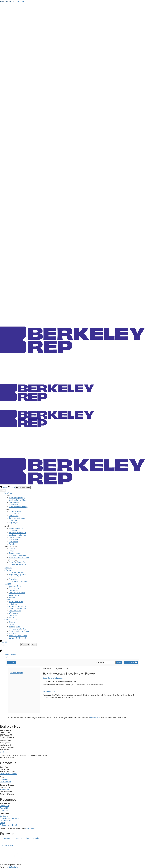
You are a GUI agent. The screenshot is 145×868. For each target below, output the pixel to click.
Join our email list (49, 691)
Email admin (4, 752)
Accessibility (4, 808)
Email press (4, 779)
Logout (7, 657)
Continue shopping (16, 672)
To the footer (19, 1)
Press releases (5, 781)
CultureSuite (13, 867)
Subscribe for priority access (53, 678)
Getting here (4, 806)
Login (12, 662)
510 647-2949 (95, 717)
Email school (4, 789)
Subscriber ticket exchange (9, 818)
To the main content (7, 1)
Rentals (2, 823)
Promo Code (100, 662)
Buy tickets (4, 816)
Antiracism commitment (8, 825)
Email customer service (8, 774)
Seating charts (5, 810)
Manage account (11, 654)
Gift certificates (5, 820)
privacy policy (30, 828)
